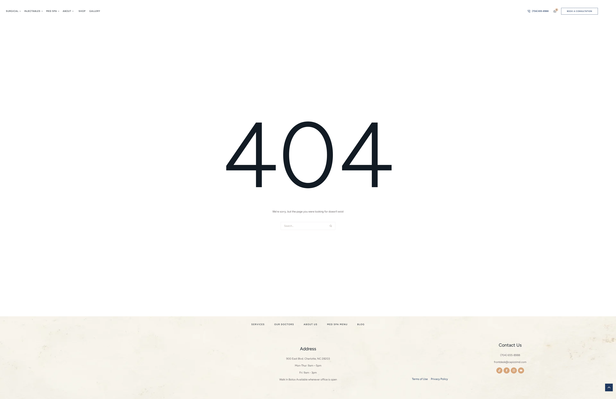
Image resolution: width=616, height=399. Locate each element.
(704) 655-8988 (510, 355)
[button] (58, 11)
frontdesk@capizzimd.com (510, 362)
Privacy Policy (439, 379)
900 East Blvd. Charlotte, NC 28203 (308, 358)
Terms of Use (420, 379)
